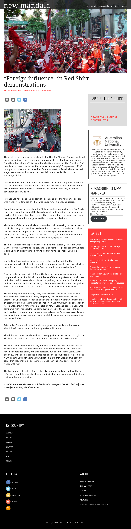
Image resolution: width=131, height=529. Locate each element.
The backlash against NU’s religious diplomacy (106, 275)
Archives (9, 461)
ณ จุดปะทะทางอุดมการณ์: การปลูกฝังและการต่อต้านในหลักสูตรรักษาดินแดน (106, 289)
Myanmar (9, 442)
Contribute (84, 500)
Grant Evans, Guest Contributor (21, 91)
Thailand (9, 452)
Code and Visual (80, 523)
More (8, 457)
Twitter (14, 489)
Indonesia (9, 433)
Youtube (14, 502)
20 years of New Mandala (101, 295)
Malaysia (9, 438)
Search (124, 6)
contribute (115, 6)
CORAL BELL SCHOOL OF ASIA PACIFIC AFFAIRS (94, 505)
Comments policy (86, 486)
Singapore (9, 447)
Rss (12, 508)
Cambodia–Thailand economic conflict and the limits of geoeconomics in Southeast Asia (107, 301)
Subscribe (99, 218)
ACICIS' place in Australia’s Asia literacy (104, 261)
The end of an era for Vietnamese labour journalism (105, 268)
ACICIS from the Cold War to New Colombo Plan (105, 255)
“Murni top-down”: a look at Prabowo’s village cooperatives (107, 241)
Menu (88, 6)
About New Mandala (101, 6)
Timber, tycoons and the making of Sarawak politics (105, 248)
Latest (95, 233)
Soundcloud (15, 495)
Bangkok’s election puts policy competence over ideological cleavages (107, 282)
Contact (83, 491)
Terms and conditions (88, 495)
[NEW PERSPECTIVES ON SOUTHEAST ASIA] (27, 5)
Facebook (14, 482)
